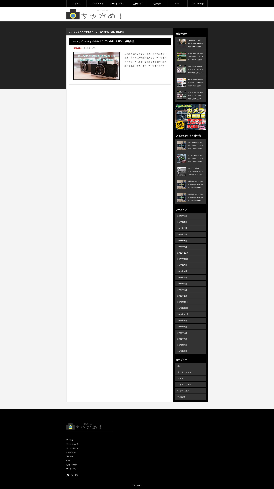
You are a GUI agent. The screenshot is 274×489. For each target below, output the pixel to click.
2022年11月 (182, 259)
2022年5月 (182, 277)
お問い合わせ (198, 3)
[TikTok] (80, 475)
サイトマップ (71, 469)
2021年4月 (182, 339)
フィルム (76, 3)
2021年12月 (182, 302)
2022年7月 (182, 271)
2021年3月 (182, 345)
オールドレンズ (117, 3)
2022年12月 (182, 253)
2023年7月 (182, 222)
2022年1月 (182, 296)
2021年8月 (182, 326)
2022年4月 (182, 283)
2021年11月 (182, 308)
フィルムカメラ (97, 3)
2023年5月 (182, 228)
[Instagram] (76, 475)
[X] (72, 475)
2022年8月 (182, 265)
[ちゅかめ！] (94, 14)
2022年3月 (182, 290)
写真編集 (157, 3)
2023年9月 (182, 216)
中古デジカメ (137, 3)
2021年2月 (182, 351)
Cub (177, 3)
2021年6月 (182, 333)
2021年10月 (182, 314)
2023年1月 (182, 247)
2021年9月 (182, 320)
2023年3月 (182, 240)
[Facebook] (67, 475)
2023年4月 (182, 234)
